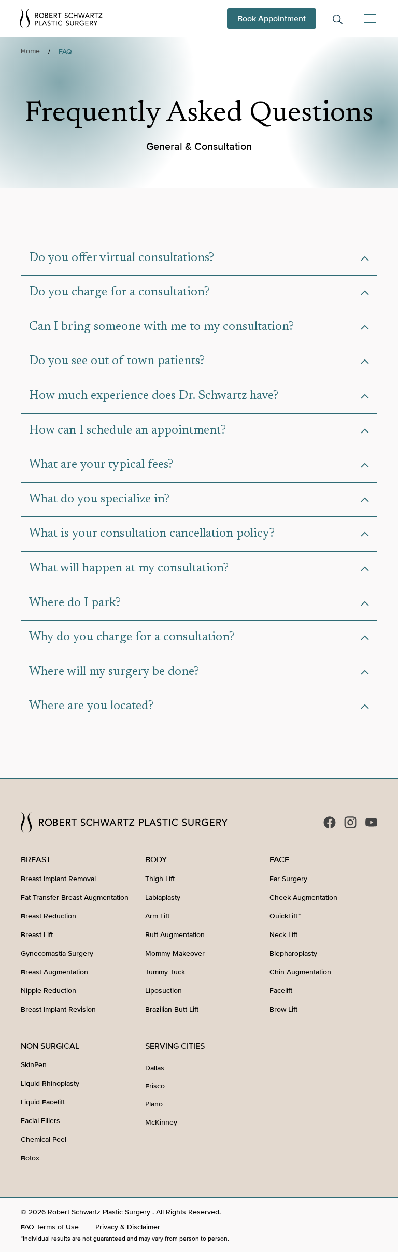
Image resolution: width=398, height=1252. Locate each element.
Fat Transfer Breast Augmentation (75, 897)
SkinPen (34, 1064)
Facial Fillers (40, 1120)
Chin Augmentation (300, 972)
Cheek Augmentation (303, 897)
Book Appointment (271, 18)
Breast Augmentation (54, 972)
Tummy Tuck (165, 972)
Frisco (155, 1086)
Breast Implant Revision (58, 1009)
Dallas (154, 1067)
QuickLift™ (285, 916)
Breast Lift (37, 934)
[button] (368, 18)
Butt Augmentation (175, 934)
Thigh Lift (160, 878)
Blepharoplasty (293, 953)
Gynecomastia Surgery (57, 953)
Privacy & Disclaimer (127, 1226)
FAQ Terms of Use (50, 1226)
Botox (30, 1158)
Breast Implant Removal (58, 878)
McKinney (161, 1122)
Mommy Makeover (175, 953)
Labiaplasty (162, 897)
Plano (154, 1104)
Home (30, 51)
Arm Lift (157, 916)
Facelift (280, 990)
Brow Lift (283, 1009)
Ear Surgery (288, 878)
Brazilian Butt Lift (171, 1009)
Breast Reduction (48, 916)
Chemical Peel (43, 1139)
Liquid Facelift (43, 1102)
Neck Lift (283, 934)
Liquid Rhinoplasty (50, 1083)
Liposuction (163, 990)
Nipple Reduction (48, 990)
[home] (61, 18)
